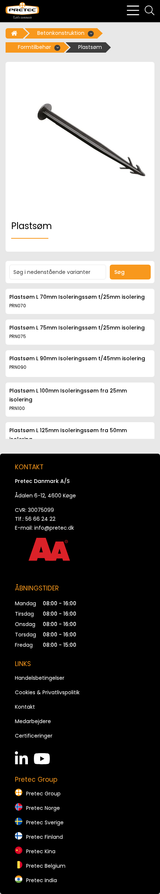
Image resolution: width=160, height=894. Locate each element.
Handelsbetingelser (39, 678)
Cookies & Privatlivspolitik (47, 692)
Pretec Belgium (45, 866)
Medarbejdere (33, 721)
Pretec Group (43, 793)
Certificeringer (33, 735)
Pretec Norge (43, 808)
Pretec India (41, 880)
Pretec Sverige (45, 822)
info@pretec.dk (54, 528)
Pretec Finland (44, 837)
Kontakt (25, 707)
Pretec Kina (40, 851)
